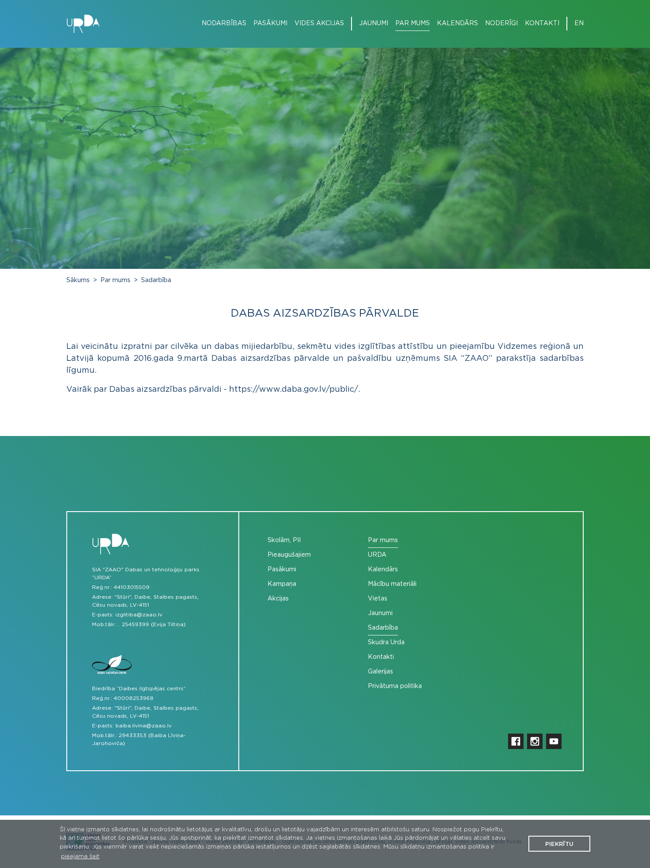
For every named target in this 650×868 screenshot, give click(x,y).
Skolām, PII (284, 540)
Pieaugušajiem (289, 555)
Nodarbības (224, 23)
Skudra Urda (386, 642)
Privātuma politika (395, 686)
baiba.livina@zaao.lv (143, 725)
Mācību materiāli (392, 584)
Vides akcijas (319, 23)
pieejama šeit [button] (80, 857)
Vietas (377, 599)
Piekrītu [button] (559, 844)
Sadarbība (156, 280)
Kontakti (542, 23)
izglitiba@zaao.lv (138, 614)
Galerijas (380, 672)
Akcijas (278, 599)
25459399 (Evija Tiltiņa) (154, 624)
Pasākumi (270, 23)
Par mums (412, 23)
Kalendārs (457, 23)
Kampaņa (282, 584)
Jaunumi (373, 23)
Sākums (78, 280)
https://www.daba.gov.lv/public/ (293, 390)
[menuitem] (220, 23)
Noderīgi (501, 23)
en (579, 23)
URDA (377, 555)
